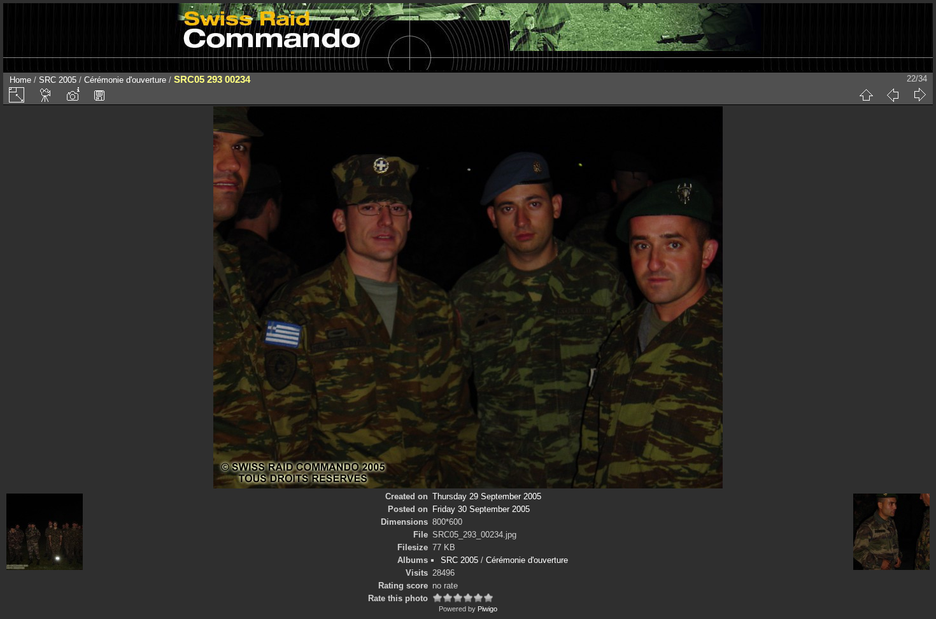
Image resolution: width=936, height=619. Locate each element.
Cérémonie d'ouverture (125, 80)
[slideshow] (45, 95)
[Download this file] (99, 95)
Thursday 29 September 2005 (486, 496)
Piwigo (487, 609)
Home (20, 80)
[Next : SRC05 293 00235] (919, 95)
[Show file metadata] (72, 95)
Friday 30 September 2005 (481, 509)
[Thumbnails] (866, 95)
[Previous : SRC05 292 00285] (892, 95)
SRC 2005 (57, 80)
